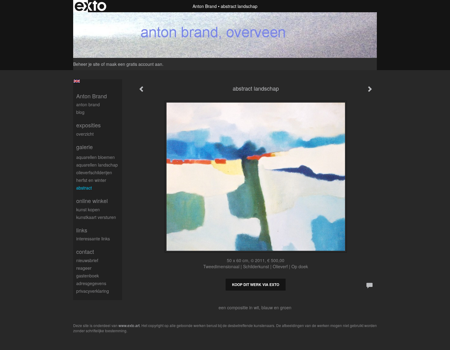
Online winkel (92, 201)
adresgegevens (91, 283)
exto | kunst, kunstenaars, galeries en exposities (90, 6)
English (76, 81)
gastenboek (87, 276)
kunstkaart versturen (96, 217)
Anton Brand (205, 6)
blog (80, 112)
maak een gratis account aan (134, 64)
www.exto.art (129, 325)
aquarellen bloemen (95, 157)
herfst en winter (91, 180)
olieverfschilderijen (94, 172)
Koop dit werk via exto (255, 284)
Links (81, 230)
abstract (84, 188)
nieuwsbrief (87, 260)
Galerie (84, 147)
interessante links (93, 238)
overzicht (85, 134)
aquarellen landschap (97, 165)
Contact (85, 251)
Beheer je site (86, 64)
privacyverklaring (92, 291)
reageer (84, 268)
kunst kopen (88, 209)
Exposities (88, 125)
